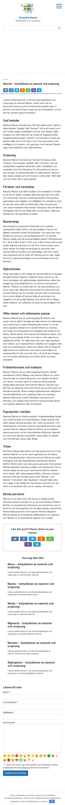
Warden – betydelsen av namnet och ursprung (32, 644)
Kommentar (9, 722)
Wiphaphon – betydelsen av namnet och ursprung (31, 664)
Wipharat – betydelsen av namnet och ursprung (30, 624)
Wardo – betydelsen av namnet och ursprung (31, 585)
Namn (7, 692)
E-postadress (10, 702)
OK (52, 801)
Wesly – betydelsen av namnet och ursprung (31, 605)
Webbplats (8, 712)
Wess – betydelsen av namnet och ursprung (30, 565)
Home (5, 79)
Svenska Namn (28, 17)
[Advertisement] (32, 54)
